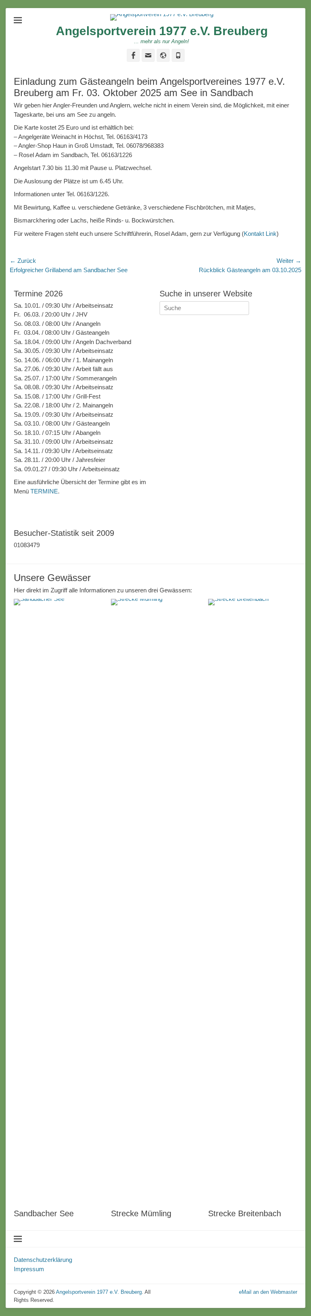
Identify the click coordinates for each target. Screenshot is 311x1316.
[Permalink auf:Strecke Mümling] (155, 902)
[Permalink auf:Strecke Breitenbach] (252, 902)
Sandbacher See (44, 1213)
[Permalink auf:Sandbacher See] (58, 902)
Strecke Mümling (141, 1213)
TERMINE (44, 491)
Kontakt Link (260, 233)
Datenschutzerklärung (43, 1259)
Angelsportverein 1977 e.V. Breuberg (162, 31)
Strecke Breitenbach (244, 1213)
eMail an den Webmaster (268, 1292)
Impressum (29, 1269)
